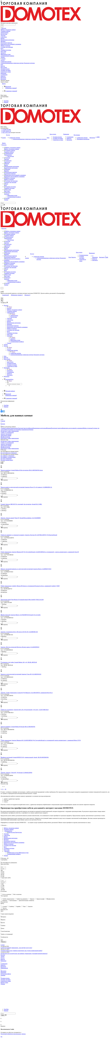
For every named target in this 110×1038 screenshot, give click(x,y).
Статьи (3, 945)
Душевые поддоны (13, 429)
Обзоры (3, 984)
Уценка (31, 429)
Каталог (9, 308)
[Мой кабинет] (1, 290)
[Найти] (2, 26)
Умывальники (14, 315)
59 (5, 789)
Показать (3, 941)
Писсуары (21, 429)
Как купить (10, 362)
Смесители (26, 428)
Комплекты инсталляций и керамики (72, 428)
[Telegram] (4, 411)
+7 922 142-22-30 (5, 132)
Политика (3, 972)
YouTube (6, 101)
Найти (2, 1015)
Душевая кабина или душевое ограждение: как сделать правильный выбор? (21, 950)
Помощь (3, 975)
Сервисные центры (15, 353)
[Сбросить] (2, 940)
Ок (1, 1036)
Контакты (3, 966)
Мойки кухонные (87, 428)
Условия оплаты (5, 978)
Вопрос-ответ (4, 982)
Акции (2, 956)
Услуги (9, 349)
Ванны (31, 428)
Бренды (3, 959)
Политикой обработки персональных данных (13, 1034)
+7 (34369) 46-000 (6, 129)
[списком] (2, 461)
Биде (7, 429)
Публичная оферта (6, 974)
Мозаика (48, 428)
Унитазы (20, 428)
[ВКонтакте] (2, 411)
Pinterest (6, 102)
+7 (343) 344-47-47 (6, 131)
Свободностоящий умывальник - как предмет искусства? (16, 947)
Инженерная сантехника (39, 428)
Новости (3, 965)
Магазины (3, 971)
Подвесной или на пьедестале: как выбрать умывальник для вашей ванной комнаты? (24, 953)
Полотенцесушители (56, 428)
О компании (4, 963)
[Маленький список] (1, 463)
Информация (4, 968)
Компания (10, 370)
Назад (10, 307)
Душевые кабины (5, 428)
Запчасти (12, 338)
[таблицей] (3, 461)
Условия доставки (5, 979)
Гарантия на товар (6, 981)
